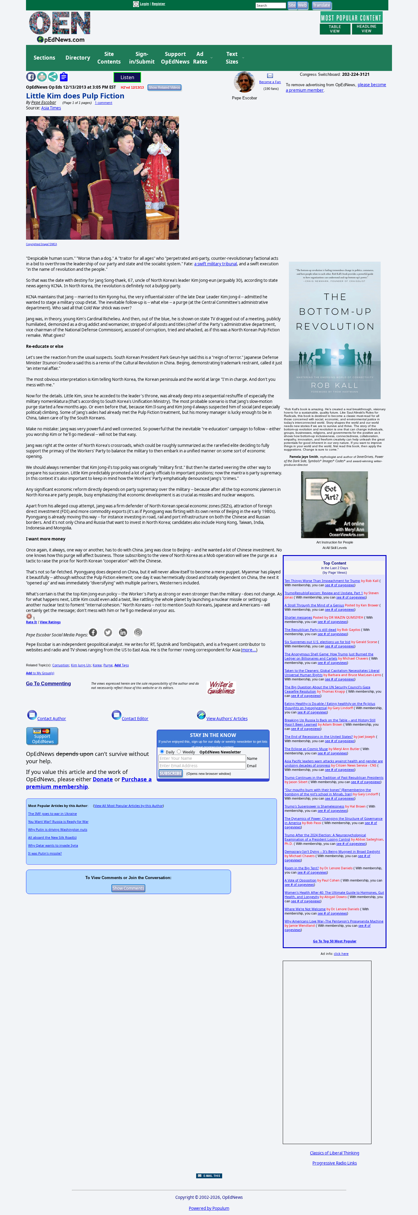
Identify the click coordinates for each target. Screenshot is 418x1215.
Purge (108, 665)
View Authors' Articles (227, 718)
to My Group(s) (40, 673)
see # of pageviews (339, 585)
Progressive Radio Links (334, 1163)
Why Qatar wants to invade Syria (53, 845)
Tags (121, 665)
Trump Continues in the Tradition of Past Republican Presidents (334, 777)
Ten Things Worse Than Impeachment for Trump (322, 581)
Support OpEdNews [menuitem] (173, 57)
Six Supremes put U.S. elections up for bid (317, 642)
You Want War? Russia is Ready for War (58, 821)
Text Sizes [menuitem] (232, 57)
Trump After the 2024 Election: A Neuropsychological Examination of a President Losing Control (325, 837)
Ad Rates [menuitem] (200, 57)
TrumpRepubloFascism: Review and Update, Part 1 (324, 593)
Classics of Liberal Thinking (334, 1153)
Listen (127, 77)
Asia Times (51, 108)
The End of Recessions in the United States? (319, 737)
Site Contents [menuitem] (109, 57)
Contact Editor (135, 718)
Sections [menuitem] (44, 57)
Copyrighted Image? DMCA (41, 244)
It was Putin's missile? (45, 853)
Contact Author (51, 718)
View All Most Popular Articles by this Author (128, 806)
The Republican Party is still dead (310, 630)
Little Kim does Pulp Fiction (75, 95)
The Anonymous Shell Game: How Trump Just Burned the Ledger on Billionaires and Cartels (329, 656)
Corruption (60, 665)
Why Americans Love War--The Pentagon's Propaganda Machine (334, 921)
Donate (103, 779)
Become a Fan (270, 82)
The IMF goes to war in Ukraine (52, 814)
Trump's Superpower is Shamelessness (314, 806)
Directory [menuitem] (77, 57)
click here (341, 954)
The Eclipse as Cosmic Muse (306, 749)
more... (249, 650)
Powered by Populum (209, 1208)
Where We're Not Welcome (305, 909)
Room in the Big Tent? (302, 868)
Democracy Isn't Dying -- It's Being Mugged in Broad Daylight (332, 851)
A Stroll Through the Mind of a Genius (314, 605)
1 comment (103, 103)
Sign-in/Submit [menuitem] (141, 57)
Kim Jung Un (81, 665)
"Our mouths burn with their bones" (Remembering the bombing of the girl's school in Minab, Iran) (328, 792)
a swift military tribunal (215, 264)
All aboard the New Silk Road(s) (52, 837)
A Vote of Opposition (300, 880)
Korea (97, 665)
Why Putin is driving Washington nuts (57, 829)
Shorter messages (298, 617)
